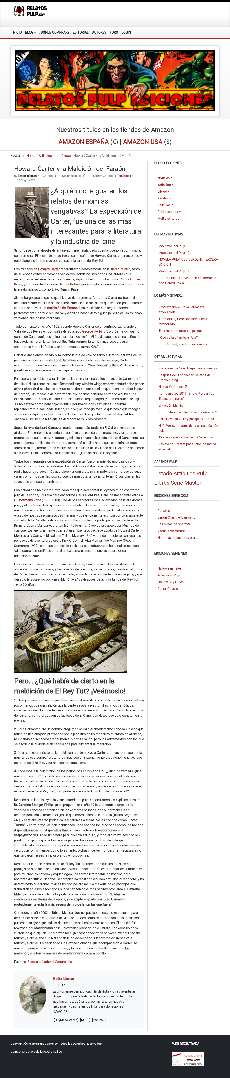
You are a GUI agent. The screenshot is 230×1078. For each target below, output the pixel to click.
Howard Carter (49, 269)
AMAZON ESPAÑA (83, 141)
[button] (30, 32)
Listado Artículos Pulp (181, 473)
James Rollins (69, 284)
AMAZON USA (142, 141)
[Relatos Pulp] (30, 10)
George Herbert (93, 331)
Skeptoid (34, 962)
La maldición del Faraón (60, 308)
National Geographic (57, 962)
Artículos (94, 175)
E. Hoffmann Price (27, 500)
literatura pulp (120, 269)
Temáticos (124, 175)
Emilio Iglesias (63, 979)
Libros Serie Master (177, 483)
